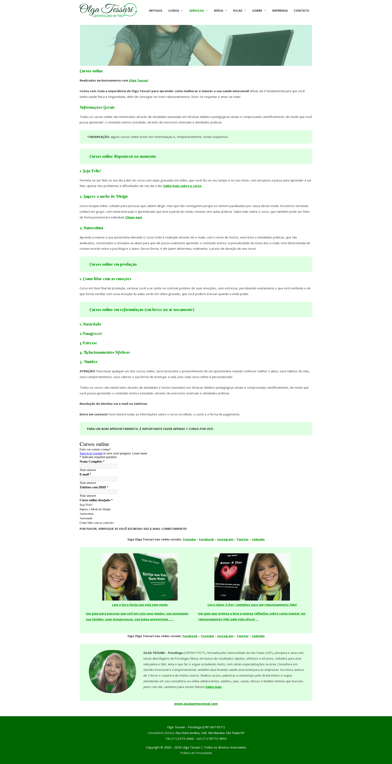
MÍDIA (218, 10)
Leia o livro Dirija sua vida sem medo (140, 605)
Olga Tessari (138, 80)
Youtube (189, 539)
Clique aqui (133, 217)
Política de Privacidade (196, 753)
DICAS (237, 10)
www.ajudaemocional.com (196, 703)
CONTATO (301, 10)
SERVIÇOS (196, 10)
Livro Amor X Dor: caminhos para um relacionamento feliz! (252, 605)
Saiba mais (213, 687)
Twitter (243, 539)
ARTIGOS (155, 10)
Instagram (225, 539)
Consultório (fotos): (161, 733)
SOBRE (257, 10)
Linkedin (258, 539)
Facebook (206, 539)
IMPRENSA (280, 10)
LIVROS (173, 10)
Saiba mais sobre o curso (182, 186)
